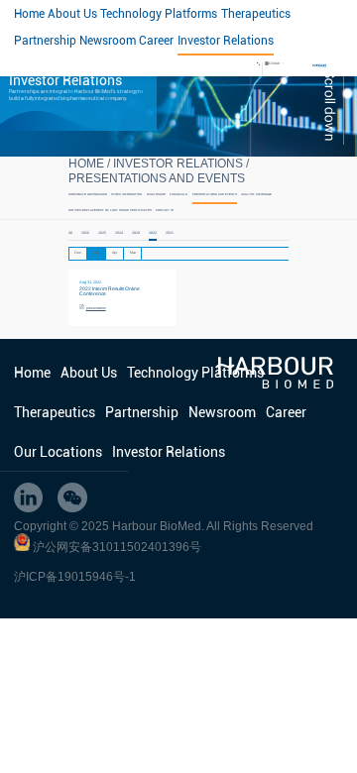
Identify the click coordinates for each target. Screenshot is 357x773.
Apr (114, 253)
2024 (119, 233)
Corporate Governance (87, 194)
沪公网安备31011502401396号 (117, 547)
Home (29, 14)
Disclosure (156, 194)
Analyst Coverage (256, 194)
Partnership (45, 41)
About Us (72, 14)
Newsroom (107, 41)
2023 (136, 233)
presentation (96, 308)
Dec (77, 253)
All (70, 233)
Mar (133, 253)
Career (156, 41)
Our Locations (58, 452)
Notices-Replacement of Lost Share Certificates (110, 210)
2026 (85, 233)
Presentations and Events (156, 178)
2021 (170, 233)
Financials (178, 194)
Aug (96, 253)
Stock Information (126, 194)
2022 (153, 233)
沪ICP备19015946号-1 (75, 577)
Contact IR (165, 210)
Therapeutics (256, 14)
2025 (102, 233)
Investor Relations (226, 41)
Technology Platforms (158, 14)
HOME (86, 163)
